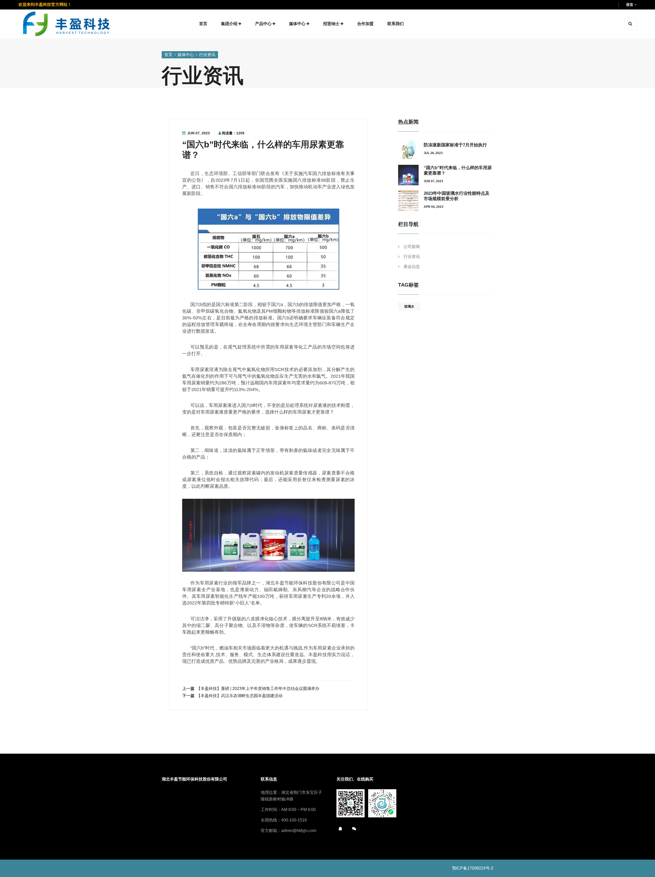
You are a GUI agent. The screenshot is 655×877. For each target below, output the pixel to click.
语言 (630, 5)
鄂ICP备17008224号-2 (472, 868)
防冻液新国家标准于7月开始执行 (455, 145)
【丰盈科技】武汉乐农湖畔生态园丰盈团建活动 (239, 696)
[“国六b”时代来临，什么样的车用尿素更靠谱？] (408, 174)
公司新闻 (411, 246)
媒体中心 (186, 54)
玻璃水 (409, 306)
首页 (168, 54)
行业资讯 (207, 54)
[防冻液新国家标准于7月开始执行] (408, 149)
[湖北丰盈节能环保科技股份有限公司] (66, 23)
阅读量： (233, 133)
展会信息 (411, 266)
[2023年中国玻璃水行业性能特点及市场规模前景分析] (408, 200)
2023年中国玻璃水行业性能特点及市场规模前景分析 (456, 196)
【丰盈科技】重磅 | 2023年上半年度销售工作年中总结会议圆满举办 (257, 688)
